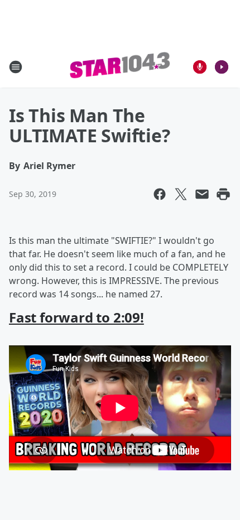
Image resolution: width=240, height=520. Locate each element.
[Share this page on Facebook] (159, 194)
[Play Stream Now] (221, 67)
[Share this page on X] (181, 194)
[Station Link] (120, 67)
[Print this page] (223, 194)
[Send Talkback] (200, 67)
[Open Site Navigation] (15, 67)
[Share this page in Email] (202, 194)
